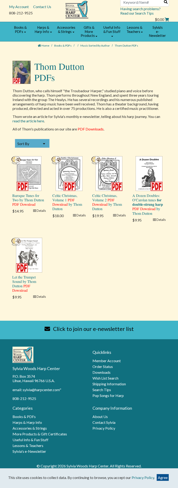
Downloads (101, 372)
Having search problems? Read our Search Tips (140, 10)
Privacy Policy (103, 428)
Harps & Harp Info (27, 422)
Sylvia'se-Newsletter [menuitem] (157, 31)
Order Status (102, 366)
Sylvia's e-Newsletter (29, 451)
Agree (163, 477)
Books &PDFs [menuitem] (20, 29)
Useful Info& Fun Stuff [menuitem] (112, 29)
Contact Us (42, 6)
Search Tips (101, 389)
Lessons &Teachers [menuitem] (134, 29)
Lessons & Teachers (28, 445)
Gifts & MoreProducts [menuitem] (88, 31)
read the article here (28, 121)
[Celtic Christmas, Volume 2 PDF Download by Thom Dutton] (108, 173)
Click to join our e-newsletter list (93, 328)
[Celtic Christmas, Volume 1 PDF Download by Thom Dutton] (69, 173)
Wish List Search (105, 378)
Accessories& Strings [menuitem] (66, 29)
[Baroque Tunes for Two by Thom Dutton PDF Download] (28, 173)
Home (45, 45)
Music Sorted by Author (95, 45)
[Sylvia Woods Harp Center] (77, 9)
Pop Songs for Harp (108, 395)
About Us (100, 416)
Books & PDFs (63, 45)
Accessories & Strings (30, 428)
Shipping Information (109, 384)
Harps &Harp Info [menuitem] (42, 29)
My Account (19, 6)
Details (41, 210)
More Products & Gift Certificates (40, 434)
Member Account (106, 360)
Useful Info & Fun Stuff (30, 439)
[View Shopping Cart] (167, 19)
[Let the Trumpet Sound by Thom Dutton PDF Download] (29, 254)
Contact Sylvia (103, 422)
